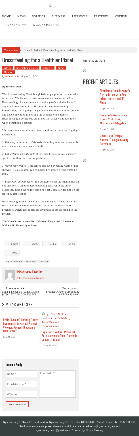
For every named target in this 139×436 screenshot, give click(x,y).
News (21, 16)
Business (59, 16)
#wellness (31, 261)
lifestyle (44, 261)
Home (6, 16)
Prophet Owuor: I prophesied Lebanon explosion (62, 292)
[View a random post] (131, 34)
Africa (36, 50)
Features (101, 16)
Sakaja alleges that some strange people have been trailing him (20, 292)
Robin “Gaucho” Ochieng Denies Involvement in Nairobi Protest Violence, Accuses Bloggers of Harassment (20, 325)
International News (27, 67)
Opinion (121, 16)
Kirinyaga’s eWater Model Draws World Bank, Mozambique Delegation (114, 119)
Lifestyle (79, 16)
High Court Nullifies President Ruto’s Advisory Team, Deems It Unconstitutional (59, 336)
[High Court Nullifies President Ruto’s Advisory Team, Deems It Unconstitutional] (60, 320)
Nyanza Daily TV (46, 25)
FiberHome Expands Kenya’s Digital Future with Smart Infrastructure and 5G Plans (115, 97)
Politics (38, 16)
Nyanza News (16, 25)
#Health (18, 261)
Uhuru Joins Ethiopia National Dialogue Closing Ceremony (114, 140)
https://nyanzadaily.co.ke (31, 277)
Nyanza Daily (12, 76)
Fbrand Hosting (94, 430)
